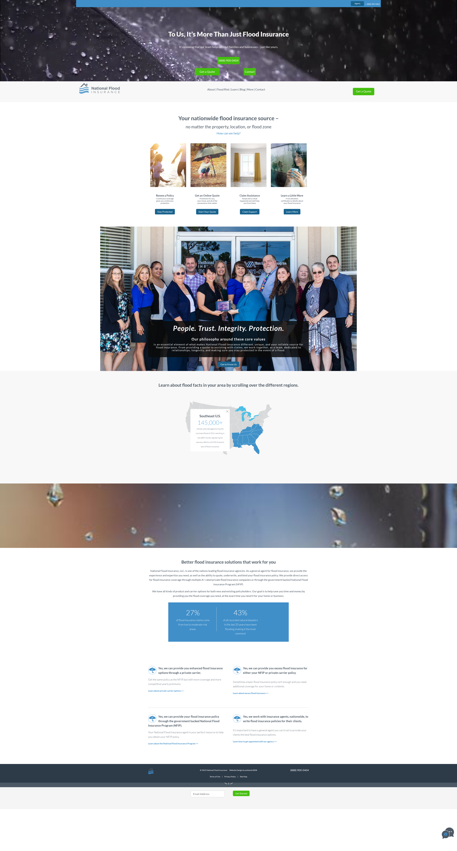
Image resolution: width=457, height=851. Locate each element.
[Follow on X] (151, 824)
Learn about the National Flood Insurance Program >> (173, 743)
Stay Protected (164, 211)
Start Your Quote (207, 211)
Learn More (292, 211)
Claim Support (249, 211)
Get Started (241, 793)
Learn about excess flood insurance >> (250, 693)
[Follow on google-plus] (165, 824)
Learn (234, 89)
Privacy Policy (230, 776)
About (211, 89)
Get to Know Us (228, 364)
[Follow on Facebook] (158, 824)
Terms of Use (215, 776)
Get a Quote (207, 71)
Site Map (243, 776)
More (250, 89)
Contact (250, 71)
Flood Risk (223, 89)
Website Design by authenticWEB (243, 770)
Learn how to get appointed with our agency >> (255, 741)
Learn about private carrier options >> (166, 690)
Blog (242, 89)
